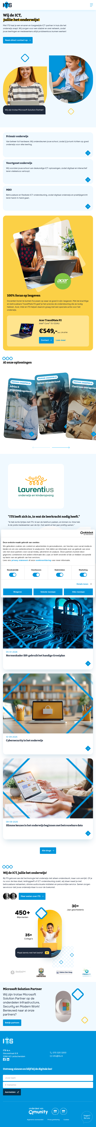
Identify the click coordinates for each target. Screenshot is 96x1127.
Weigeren (17, 592)
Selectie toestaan (48, 592)
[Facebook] (4, 1059)
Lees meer (61, 340)
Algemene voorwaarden (35, 1120)
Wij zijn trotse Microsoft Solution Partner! (24, 110)
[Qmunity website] (38, 1111)
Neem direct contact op (16, 40)
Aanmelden (10, 1092)
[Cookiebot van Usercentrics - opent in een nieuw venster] (82, 533)
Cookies (66, 1120)
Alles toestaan (78, 592)
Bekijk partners (12, 1022)
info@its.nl (58, 1056)
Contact (45, 340)
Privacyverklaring (54, 1120)
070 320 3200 (59, 1052)
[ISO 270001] (63, 1111)
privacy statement (20, 560)
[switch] (36, 575)
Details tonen (82, 584)
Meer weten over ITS (30, 896)
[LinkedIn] (8, 1059)
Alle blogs (46, 850)
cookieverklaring (43, 560)
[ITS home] (7, 4)
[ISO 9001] (55, 1111)
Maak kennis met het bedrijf (30, 952)
